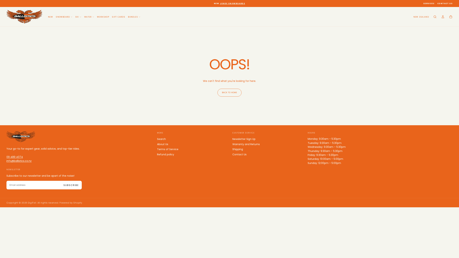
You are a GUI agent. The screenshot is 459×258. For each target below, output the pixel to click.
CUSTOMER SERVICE (243, 133)
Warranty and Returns (246, 144)
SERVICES (428, 3)
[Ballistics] (20, 136)
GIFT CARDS (118, 17)
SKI (77, 17)
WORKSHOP (103, 17)
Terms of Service (167, 149)
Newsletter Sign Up (243, 139)
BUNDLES (133, 17)
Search (161, 139)
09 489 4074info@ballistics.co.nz (19, 159)
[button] (421, 17)
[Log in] (443, 17)
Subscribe (71, 185)
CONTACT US (445, 3)
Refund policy (165, 154)
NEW (50, 17)
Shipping (237, 149)
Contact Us (239, 154)
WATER (88, 17)
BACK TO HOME (229, 92)
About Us (162, 144)
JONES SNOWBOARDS (232, 3)
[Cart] (451, 17)
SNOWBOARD (63, 17)
